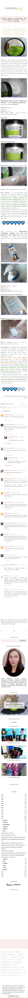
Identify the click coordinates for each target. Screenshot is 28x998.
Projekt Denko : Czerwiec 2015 (8, 857)
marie (6, 576)
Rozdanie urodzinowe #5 (14, 760)
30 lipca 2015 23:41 (13, 576)
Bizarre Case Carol (10, 470)
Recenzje (4, 18)
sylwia (6, 589)
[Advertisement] (14, 920)
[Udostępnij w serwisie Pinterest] (26, 404)
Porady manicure (5, 970)
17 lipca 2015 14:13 (22, 523)
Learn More (11, 996)
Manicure (10, 18)
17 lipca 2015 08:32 (15, 492)
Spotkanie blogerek (6, 964)
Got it (17, 996)
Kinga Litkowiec (9, 547)
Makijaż (19, 959)
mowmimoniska (9, 424)
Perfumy (15, 967)
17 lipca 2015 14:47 (13, 534)
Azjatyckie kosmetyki (14, 972)
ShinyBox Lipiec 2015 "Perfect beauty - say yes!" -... (13, 843)
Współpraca (16, 19)
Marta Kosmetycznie (10, 523)
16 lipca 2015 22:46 (19, 415)
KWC (25, 18)
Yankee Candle (19, 18)
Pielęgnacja (10, 951)
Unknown (7, 492)
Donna (6, 534)
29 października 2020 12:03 (16, 589)
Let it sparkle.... (9, 502)
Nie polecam (12, 959)
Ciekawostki (20, 954)
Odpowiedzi (9, 434)
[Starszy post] (26, 630)
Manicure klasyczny (17, 970)
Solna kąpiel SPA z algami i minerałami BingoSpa (12, 855)
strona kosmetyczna (11, 564)
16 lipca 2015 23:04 (20, 448)
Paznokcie (3, 954)
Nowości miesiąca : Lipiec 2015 (8, 835)
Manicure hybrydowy (6, 962)
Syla (5, 555)
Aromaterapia (13, 957)
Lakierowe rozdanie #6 (14, 743)
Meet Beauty (4, 972)
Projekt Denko (7, 19)
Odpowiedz (7, 420)
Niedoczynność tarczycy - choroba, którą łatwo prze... (13, 837)
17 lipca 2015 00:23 (22, 479)
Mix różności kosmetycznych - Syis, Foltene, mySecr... (13, 853)
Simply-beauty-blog (10, 479)
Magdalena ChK (13, 437)
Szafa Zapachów (9, 448)
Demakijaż (22, 957)
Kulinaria (21, 967)
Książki (24, 972)
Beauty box (4, 959)
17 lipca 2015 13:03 (19, 502)
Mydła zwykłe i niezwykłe (7, 851)
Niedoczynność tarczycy (14, 975)
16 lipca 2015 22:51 (19, 424)
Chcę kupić (16, 21)
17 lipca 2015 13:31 (15, 513)
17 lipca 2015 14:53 (19, 547)
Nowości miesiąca (18, 962)
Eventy (23, 19)
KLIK (23, 486)
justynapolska (8, 415)
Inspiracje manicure (6, 967)
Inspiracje (3, 975)
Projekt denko (11, 954)
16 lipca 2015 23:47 (21, 470)
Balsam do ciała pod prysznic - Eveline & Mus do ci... (13, 845)
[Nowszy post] (1, 630)
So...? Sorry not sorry (14, 777)
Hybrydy (15, 964)
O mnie (10, 21)
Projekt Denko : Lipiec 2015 (7, 833)
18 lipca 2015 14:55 (12, 555)
